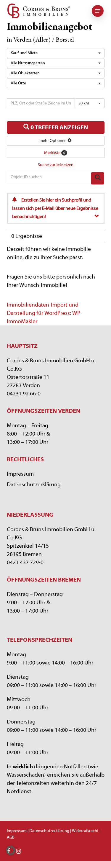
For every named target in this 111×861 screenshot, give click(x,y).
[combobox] (55, 53)
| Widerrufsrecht (84, 831)
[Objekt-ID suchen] (97, 178)
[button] (98, 11)
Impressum (20, 474)
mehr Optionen (53, 140)
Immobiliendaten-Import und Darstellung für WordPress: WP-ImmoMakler (44, 313)
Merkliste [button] (54, 152)
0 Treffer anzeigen (58, 127)
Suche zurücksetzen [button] (55, 165)
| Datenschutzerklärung (48, 831)
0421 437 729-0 (25, 562)
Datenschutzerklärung (34, 484)
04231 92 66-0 (24, 393)
